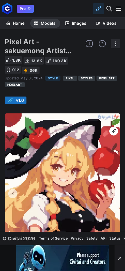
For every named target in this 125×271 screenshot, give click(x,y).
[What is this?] (89, 43)
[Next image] (112, 193)
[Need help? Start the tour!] (102, 43)
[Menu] (119, 9)
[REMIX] (113, 131)
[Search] (109, 9)
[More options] (114, 120)
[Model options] (115, 43)
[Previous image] (12, 193)
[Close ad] (120, 258)
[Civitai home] (7, 8)
